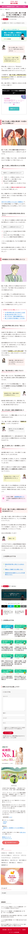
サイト (4, 723)
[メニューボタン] (2, 2)
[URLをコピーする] (24, 606)
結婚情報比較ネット (19, 496)
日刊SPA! (5, 821)
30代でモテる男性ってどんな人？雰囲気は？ (12, 202)
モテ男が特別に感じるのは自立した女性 (15, 312)
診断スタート (14, 109)
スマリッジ (16, 855)
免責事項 (24, 929)
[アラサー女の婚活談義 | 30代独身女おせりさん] (14, 2)
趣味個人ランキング (6, 837)
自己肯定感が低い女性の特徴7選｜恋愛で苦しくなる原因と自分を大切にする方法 (14, 916)
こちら (10, 817)
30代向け (11, 853)
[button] (4, 606)
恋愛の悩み (13, 586)
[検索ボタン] (25, 2)
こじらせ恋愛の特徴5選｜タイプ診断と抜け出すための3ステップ (14, 920)
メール (5, 718)
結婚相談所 (4, 865)
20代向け (4, 853)
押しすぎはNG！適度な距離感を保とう (14, 316)
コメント (5, 696)
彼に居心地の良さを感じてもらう (13, 314)
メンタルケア (15, 857)
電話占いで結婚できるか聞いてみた (14, 569)
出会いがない (13, 860)
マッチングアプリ (5, 857)
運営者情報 (4, 929)
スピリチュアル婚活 (6, 855)
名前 (4, 713)
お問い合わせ (23, 832)
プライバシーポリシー (17, 929)
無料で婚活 (12, 862)
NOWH (4, 823)
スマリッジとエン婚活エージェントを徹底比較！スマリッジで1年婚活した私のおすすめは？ (13, 907)
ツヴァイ (23, 855)
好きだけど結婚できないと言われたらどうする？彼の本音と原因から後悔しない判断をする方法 (13, 925)
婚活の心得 (5, 19)
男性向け (19, 862)
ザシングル (19, 853)
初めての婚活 (22, 860)
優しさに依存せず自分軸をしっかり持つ (15, 318)
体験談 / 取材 (5, 860)
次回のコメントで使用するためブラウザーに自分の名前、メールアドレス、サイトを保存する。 (14, 728)
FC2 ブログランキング (7, 838)
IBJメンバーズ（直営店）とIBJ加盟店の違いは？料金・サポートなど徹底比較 (13, 911)
